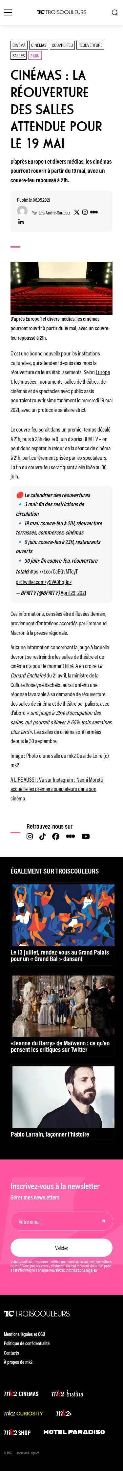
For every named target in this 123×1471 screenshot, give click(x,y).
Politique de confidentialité (27, 1343)
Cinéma (19, 44)
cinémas (38, 44)
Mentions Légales (28, 1453)
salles (18, 55)
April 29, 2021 (73, 592)
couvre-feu (62, 44)
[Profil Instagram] (85, 212)
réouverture (90, 44)
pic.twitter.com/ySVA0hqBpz (44, 581)
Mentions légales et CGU (24, 1334)
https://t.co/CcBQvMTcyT (53, 571)
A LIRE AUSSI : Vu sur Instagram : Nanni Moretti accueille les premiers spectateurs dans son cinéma (56, 788)
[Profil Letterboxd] (94, 212)
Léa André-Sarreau (54, 212)
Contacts (11, 1353)
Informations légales (81, 1271)
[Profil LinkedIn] (21, 222)
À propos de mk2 (18, 1362)
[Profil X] (76, 212)
